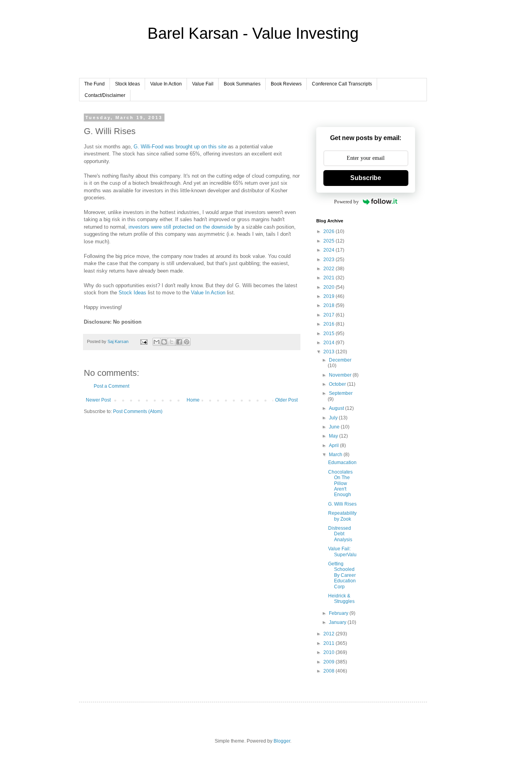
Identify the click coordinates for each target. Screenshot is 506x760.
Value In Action (166, 84)
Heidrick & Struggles (341, 598)
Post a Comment (111, 386)
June (335, 427)
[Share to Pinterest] (187, 342)
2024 (329, 250)
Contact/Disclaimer (105, 95)
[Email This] (156, 342)
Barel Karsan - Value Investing (253, 33)
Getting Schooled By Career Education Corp (342, 575)
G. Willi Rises (342, 504)
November (341, 375)
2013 (329, 351)
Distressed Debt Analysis (340, 533)
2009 (329, 662)
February (339, 613)
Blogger (282, 741)
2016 (329, 324)
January (338, 622)
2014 (329, 342)
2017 (329, 315)
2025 (329, 241)
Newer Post (98, 400)
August (337, 408)
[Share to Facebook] (179, 342)
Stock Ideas (127, 84)
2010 (329, 652)
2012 (329, 634)
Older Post (286, 400)
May (334, 436)
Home (193, 400)
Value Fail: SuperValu (342, 551)
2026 (329, 231)
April (334, 445)
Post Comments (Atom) (137, 411)
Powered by (346, 202)
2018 (329, 305)
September (341, 393)
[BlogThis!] (164, 342)
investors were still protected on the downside (180, 227)
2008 (329, 671)
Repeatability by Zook (342, 515)
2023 (329, 259)
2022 (329, 268)
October (338, 384)
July (334, 418)
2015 (329, 333)
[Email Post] (143, 341)
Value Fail (202, 84)
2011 (329, 643)
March (336, 454)
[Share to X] (172, 342)
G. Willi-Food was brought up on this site (180, 147)
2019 (329, 296)
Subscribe (365, 177)
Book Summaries (242, 84)
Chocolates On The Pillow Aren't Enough (340, 483)
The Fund (94, 84)
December (340, 360)
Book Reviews (286, 84)
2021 (329, 277)
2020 (329, 287)
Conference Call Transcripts (342, 84)
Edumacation (342, 462)
